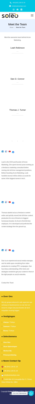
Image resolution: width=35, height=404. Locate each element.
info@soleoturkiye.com (19, 6)
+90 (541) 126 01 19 (18, 2)
